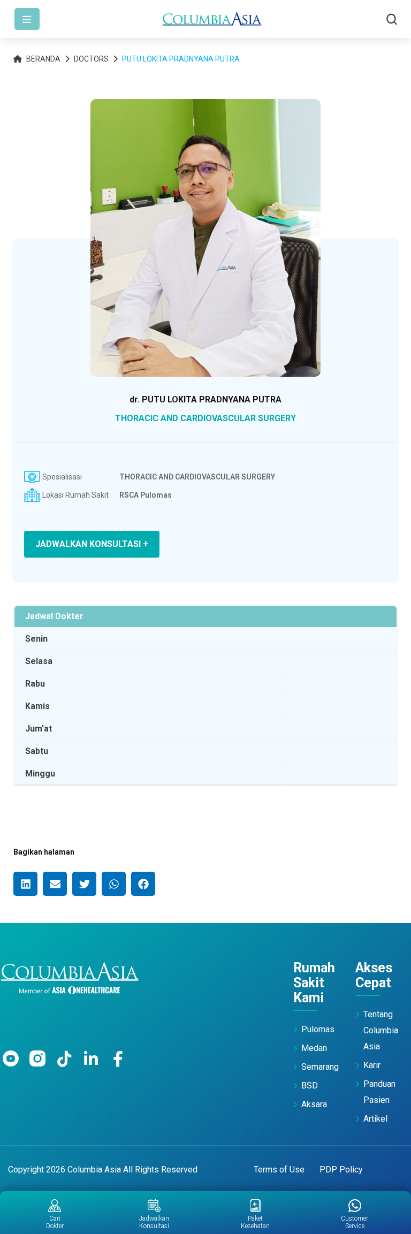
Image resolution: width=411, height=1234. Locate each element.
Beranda (43, 59)
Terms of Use (279, 1169)
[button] (25, 884)
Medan (314, 1048)
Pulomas (317, 1029)
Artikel (375, 1119)
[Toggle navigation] (27, 19)
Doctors (91, 59)
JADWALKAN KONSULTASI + (91, 544)
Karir (371, 1065)
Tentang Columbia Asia (380, 1030)
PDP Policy (341, 1169)
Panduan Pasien (379, 1092)
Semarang (320, 1067)
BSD (309, 1085)
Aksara (314, 1104)
